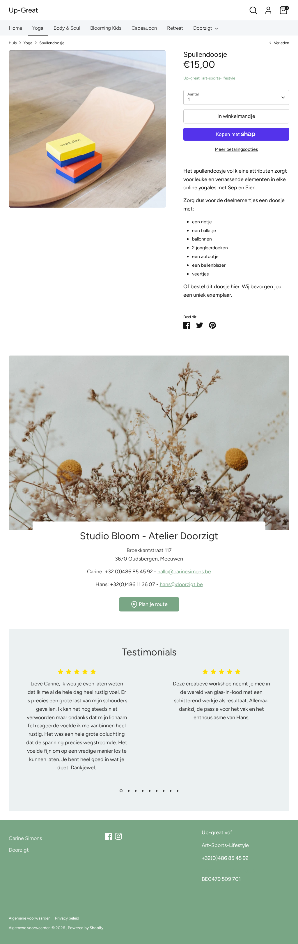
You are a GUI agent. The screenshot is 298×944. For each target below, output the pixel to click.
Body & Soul (67, 28)
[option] (72, 726)
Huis (13, 42)
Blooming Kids (105, 28)
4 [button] (142, 791)
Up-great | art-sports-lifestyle (209, 78)
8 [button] (170, 791)
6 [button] (156, 791)
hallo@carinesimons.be (184, 571)
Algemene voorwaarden (30, 918)
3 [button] (135, 791)
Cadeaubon (144, 28)
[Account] (268, 10)
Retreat (175, 28)
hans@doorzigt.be (181, 584)
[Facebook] (108, 836)
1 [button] (121, 790)
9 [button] (177, 791)
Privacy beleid (67, 918)
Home (15, 28)
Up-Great (23, 10)
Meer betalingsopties (236, 149)
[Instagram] (118, 836)
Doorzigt (203, 28)
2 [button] (129, 791)
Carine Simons (25, 838)
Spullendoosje (51, 42)
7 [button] (163, 791)
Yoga (37, 28)
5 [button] (149, 791)
